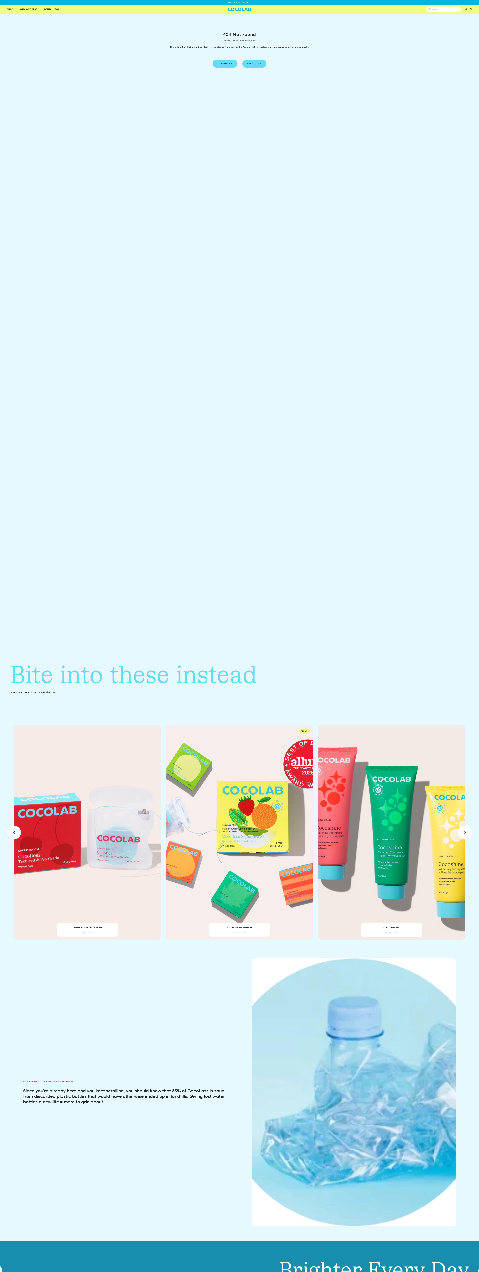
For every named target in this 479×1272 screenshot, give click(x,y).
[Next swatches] (114, 902)
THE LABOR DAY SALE (239, 2)
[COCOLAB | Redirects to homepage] (239, 9)
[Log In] (466, 9)
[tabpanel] (239, 832)
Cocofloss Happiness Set (239, 927)
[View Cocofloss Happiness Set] (239, 832)
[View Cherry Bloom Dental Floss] (87, 832)
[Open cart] (471, 9)
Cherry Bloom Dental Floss (87, 927)
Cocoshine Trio (391, 927)
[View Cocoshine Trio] (391, 832)
